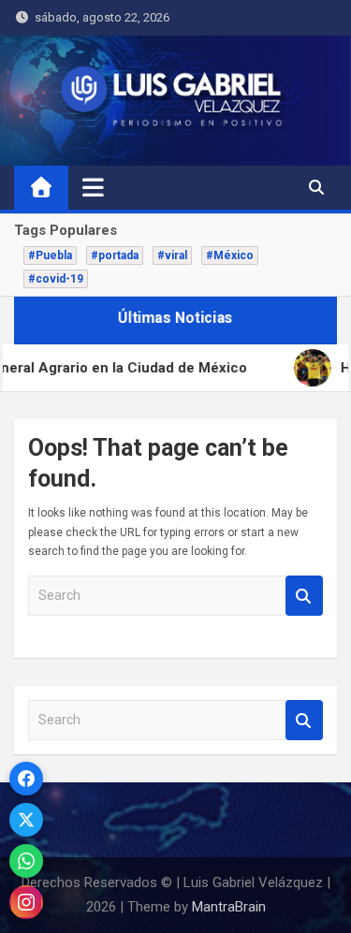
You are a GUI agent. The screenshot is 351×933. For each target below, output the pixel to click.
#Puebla (50, 255)
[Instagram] (26, 902)
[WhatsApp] (26, 861)
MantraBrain (229, 906)
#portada (115, 255)
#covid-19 (55, 278)
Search (304, 596)
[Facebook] (26, 778)
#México (230, 255)
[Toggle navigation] (93, 187)
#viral (172, 255)
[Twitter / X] (26, 820)
